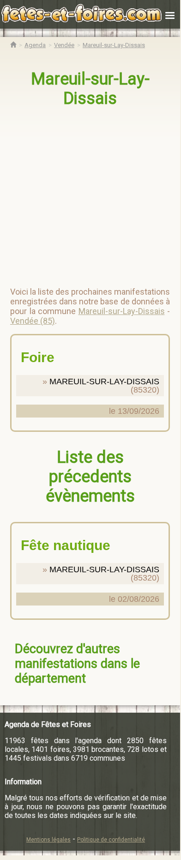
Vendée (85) (32, 321)
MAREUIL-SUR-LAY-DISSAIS (104, 381)
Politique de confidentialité (111, 839)
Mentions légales (48, 839)
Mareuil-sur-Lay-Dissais (90, 88)
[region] (91, 193)
